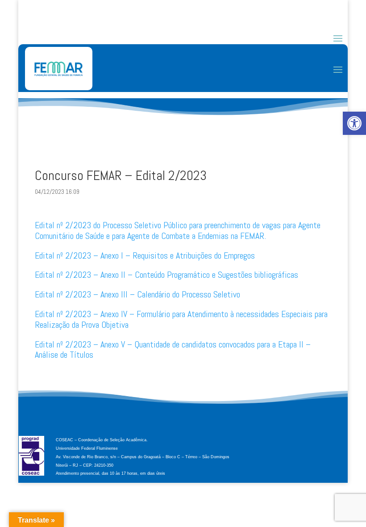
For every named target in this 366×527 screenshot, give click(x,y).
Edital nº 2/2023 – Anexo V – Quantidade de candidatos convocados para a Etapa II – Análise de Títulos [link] (173, 350)
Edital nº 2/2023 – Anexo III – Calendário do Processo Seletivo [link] (137, 294)
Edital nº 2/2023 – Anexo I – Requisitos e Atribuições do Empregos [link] (145, 255)
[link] (354, 123)
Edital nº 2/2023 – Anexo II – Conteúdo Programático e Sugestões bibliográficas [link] (166, 274)
